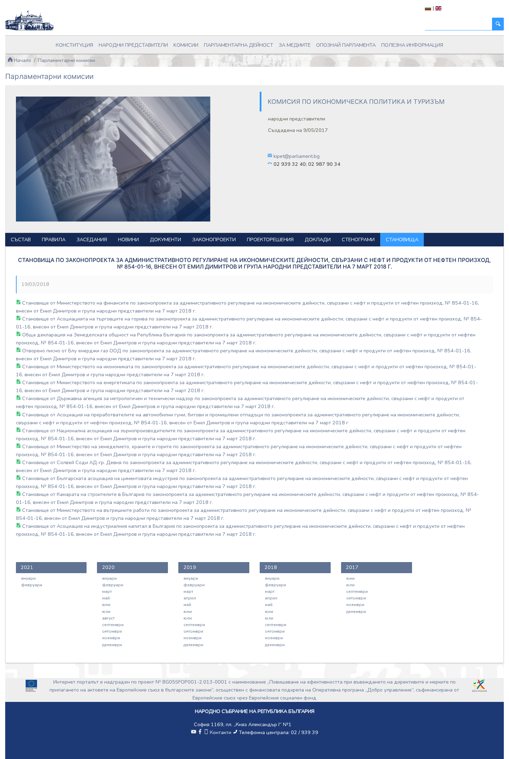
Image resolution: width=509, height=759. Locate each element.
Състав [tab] (21, 239)
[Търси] (498, 24)
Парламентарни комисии (66, 60)
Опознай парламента (346, 45)
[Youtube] (193, 732)
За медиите (295, 45)
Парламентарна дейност (238, 45)
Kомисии (185, 45)
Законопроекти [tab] (214, 239)
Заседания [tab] (92, 239)
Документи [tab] (165, 239)
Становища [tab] (402, 239)
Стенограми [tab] (358, 239)
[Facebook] (199, 732)
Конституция (74, 45)
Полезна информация (412, 45)
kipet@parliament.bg (297, 156)
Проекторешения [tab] (270, 239)
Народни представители (133, 45)
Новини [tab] (128, 239)
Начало (21, 60)
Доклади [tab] (318, 239)
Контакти (220, 732)
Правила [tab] (53, 239)
